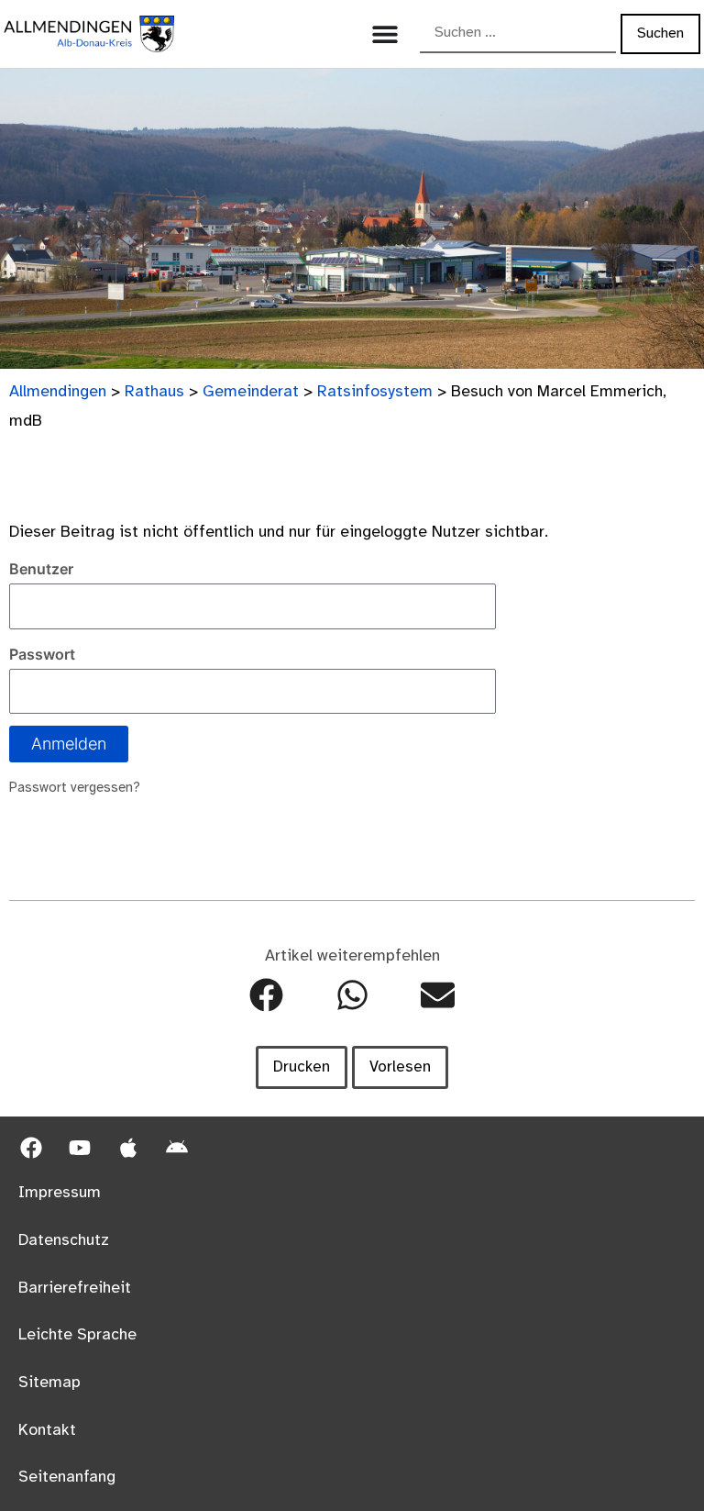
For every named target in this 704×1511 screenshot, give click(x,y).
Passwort (42, 654)
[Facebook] (31, 1148)
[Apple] (128, 1148)
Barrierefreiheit (74, 1288)
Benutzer (41, 569)
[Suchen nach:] (518, 34)
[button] (266, 995)
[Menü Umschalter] (385, 34)
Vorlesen (400, 1067)
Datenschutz (63, 1240)
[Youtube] (80, 1148)
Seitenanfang (67, 1477)
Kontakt (47, 1430)
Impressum (59, 1192)
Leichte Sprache (77, 1335)
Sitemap (49, 1382)
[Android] (177, 1148)
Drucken (301, 1067)
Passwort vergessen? (74, 788)
